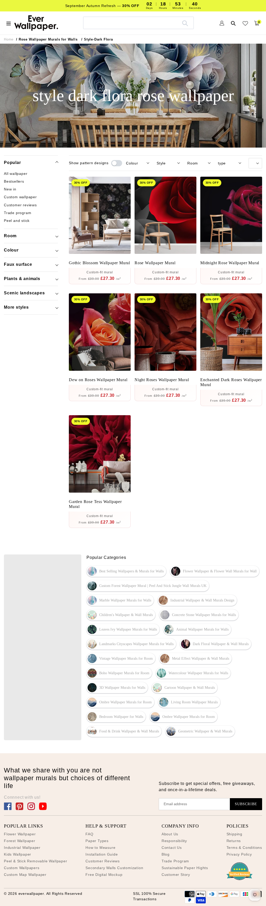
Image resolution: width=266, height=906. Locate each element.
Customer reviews (20, 205)
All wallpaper (15, 173)
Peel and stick (17, 221)
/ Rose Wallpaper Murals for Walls (46, 39)
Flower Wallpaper (20, 834)
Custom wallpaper (20, 197)
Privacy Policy (239, 854)
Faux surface (18, 264)
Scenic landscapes (24, 293)
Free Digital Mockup (103, 874)
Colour (11, 250)
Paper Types (97, 841)
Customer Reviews (102, 861)
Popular (12, 162)
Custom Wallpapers (21, 868)
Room (10, 236)
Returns (234, 841)
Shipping (234, 834)
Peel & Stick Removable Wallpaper (35, 861)
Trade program (17, 213)
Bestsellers (14, 181)
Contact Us (172, 847)
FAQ (89, 834)
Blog (166, 854)
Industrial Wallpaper (22, 847)
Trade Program (175, 861)
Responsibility (174, 841)
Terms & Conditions (244, 847)
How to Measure (100, 847)
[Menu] (8, 23)
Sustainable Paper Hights (185, 868)
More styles (16, 307)
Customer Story (176, 874)
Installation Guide (101, 854)
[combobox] (138, 23)
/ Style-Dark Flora (97, 39)
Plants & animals (22, 278)
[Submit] (185, 23)
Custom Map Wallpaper (25, 874)
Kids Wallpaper (17, 854)
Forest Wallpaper (19, 841)
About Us (170, 834)
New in (10, 189)
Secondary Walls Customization (114, 868)
